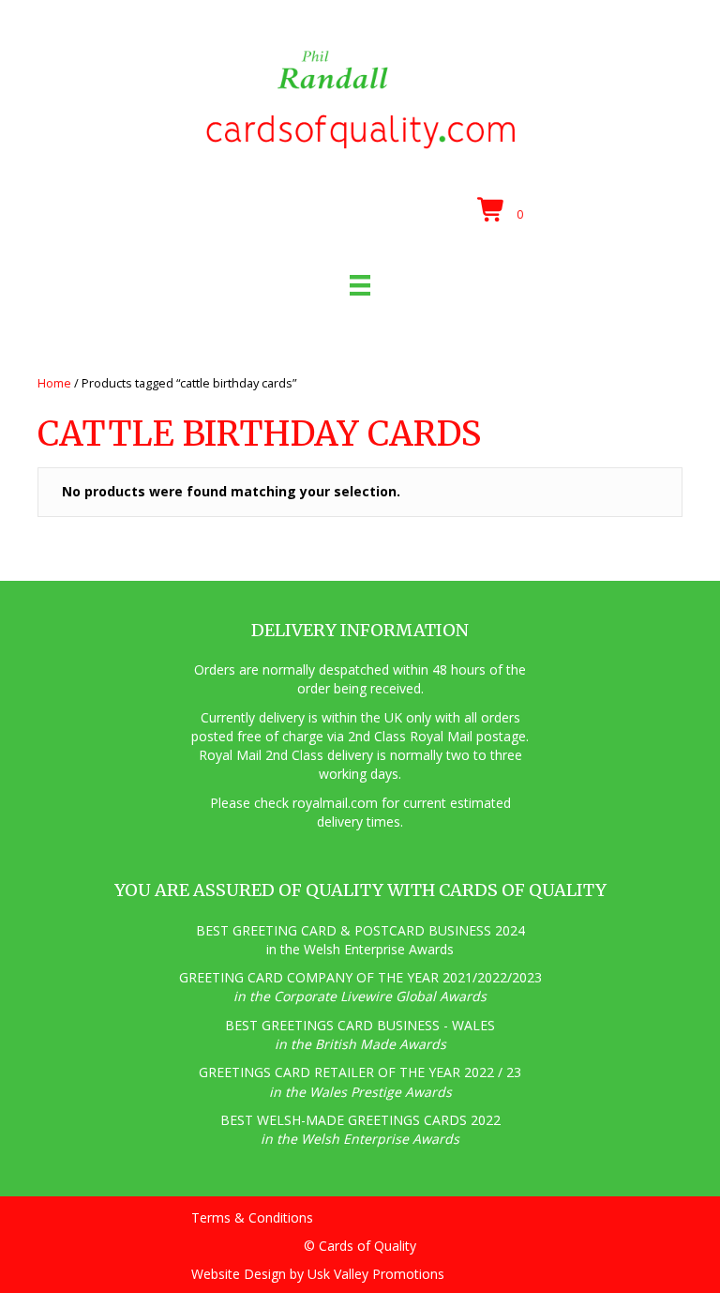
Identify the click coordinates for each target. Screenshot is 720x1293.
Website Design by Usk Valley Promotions (317, 1274)
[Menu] (360, 285)
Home (54, 382)
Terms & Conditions (252, 1217)
